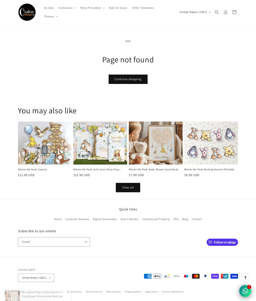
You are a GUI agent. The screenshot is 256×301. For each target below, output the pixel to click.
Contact (197, 219)
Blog (185, 219)
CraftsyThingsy (34, 291)
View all (128, 187)
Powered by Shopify (53, 291)
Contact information (173, 291)
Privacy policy (74, 291)
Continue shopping (128, 79)
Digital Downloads (105, 219)
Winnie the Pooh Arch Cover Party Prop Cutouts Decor (96, 169)
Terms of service (94, 291)
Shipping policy (133, 291)
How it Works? (129, 219)
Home (58, 219)
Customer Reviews (77, 219)
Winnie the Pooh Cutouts (32, 169)
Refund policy (114, 291)
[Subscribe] (85, 242)
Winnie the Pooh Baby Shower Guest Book (153, 169)
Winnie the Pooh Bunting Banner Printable (209, 169)
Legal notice (151, 291)
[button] (67, 8)
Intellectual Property (156, 219)
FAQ (176, 219)
